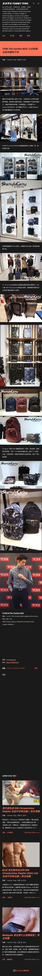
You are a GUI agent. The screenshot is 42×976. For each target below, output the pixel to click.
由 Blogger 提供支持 (22, 970)
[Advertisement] (21, 747)
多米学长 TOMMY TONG (15, 3)
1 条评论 (9, 897)
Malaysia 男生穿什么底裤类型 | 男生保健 (20, 936)
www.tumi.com (11, 660)
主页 (3, 36)
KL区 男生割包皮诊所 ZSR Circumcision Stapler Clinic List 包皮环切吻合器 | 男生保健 (20, 873)
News (16, 668)
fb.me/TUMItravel (12, 662)
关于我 (12, 36)
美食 (20, 36)
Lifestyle (10, 668)
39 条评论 (10, 832)
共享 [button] (36, 668)
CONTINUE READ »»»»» (32, 832)
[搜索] (34, 3)
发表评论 (9, 959)
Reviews (22, 668)
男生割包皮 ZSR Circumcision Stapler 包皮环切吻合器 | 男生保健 (21, 810)
